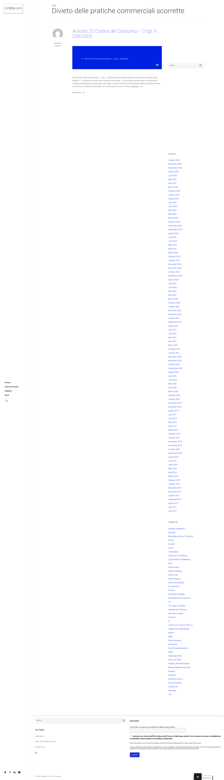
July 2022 (172, 283)
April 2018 (172, 472)
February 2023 (174, 256)
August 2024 (173, 199)
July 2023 (172, 237)
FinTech (171, 590)
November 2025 (175, 164)
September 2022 (175, 276)
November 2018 (175, 445)
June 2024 (172, 206)
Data (170, 563)
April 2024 (172, 214)
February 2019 (174, 434)
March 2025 (173, 187)
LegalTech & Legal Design (178, 629)
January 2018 (174, 484)
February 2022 (174, 303)
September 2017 (175, 499)
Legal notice (39, 736)
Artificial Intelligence (176, 529)
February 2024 (174, 222)
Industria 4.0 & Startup (177, 609)
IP (169, 621)
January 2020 (174, 399)
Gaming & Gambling (176, 594)
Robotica (172, 675)
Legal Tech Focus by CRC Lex (180, 625)
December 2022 (175, 264)
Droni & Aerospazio (176, 582)
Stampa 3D (173, 687)
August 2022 (173, 280)
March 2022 (173, 299)
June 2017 (172, 511)
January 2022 (174, 307)
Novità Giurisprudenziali (177, 648)
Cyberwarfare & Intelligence (179, 559)
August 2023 (173, 233)
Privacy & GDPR (174, 660)
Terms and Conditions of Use (45, 741)
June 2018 (172, 465)
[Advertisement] (175, 42)
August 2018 (173, 457)
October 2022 (174, 272)
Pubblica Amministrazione (178, 663)
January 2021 (174, 353)
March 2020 (173, 391)
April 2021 (172, 341)
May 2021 (172, 337)
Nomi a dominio (174, 640)
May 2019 (172, 422)
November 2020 (175, 361)
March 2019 (173, 430)
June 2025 (172, 175)
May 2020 (172, 384)
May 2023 (172, 245)
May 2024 (172, 210)
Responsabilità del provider (179, 667)
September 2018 (175, 453)
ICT (169, 602)
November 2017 (175, 492)
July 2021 (172, 330)
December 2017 (175, 488)
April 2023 (172, 249)
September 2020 (175, 368)
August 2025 (173, 172)
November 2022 (175, 268)
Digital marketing (175, 571)
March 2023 (173, 253)
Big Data (171, 532)
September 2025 (175, 168)
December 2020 (175, 357)
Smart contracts (175, 683)
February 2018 (174, 480)
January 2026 (174, 160)
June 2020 (172, 380)
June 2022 (172, 287)
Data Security (173, 567)
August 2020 (173, 372)
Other (170, 652)
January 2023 (174, 260)
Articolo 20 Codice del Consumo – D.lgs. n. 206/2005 (115, 33)
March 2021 (173, 345)
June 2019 (172, 418)
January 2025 (174, 195)
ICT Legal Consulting (176, 606)
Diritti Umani (173, 575)
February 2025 (174, 191)
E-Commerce (173, 586)
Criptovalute (173, 552)
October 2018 (174, 449)
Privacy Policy (40, 747)
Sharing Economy (175, 679)
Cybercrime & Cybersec (178, 556)
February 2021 (174, 349)
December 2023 (175, 226)
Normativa (58, 46)
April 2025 (172, 183)
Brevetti (171, 544)
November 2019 (175, 407)
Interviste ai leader (175, 613)
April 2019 (172, 426)
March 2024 (173, 218)
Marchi (171, 633)
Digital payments (175, 656)
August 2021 (173, 326)
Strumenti (172, 690)
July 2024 (172, 202)
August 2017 (173, 503)
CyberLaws (57, 43)
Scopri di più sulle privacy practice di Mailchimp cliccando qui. (179, 749)
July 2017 (172, 507)
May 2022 (172, 291)
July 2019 (172, 414)
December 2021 (175, 310)
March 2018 (173, 476)
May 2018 (172, 468)
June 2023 (172, 241)
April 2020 (172, 387)
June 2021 (172, 334)
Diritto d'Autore (174, 579)
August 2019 (173, 411)
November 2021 (175, 314)
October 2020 (174, 364)
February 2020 (174, 395)
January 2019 (174, 438)
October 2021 (174, 318)
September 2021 (175, 322)
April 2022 (172, 295)
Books (171, 540)
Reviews (171, 671)
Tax (169, 694)
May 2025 (172, 179)
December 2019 (175, 403)
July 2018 (172, 461)
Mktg (170, 636)
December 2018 (175, 441)
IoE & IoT (172, 617)
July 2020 (172, 376)
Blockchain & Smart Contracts (180, 536)
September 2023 (175, 229)
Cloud (170, 548)
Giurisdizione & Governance (179, 598)
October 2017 (174, 495)
